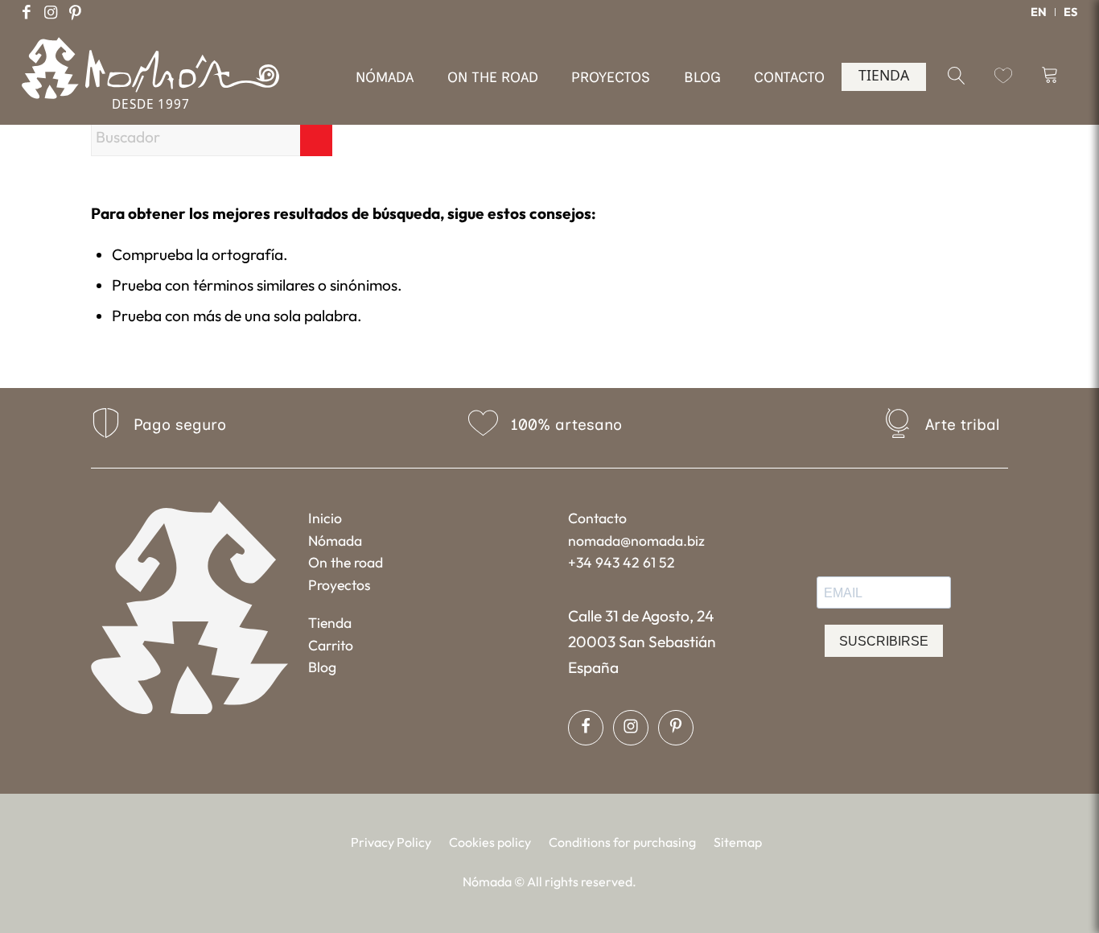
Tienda (330, 622)
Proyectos (339, 585)
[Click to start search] (316, 137)
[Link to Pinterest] (75, 12)
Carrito (330, 645)
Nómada (335, 540)
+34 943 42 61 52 (621, 562)
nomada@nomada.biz (636, 540)
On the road (345, 562)
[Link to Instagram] (51, 12)
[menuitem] (1039, 12)
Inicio (325, 518)
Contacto (597, 518)
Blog (322, 667)
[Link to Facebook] (26, 12)
